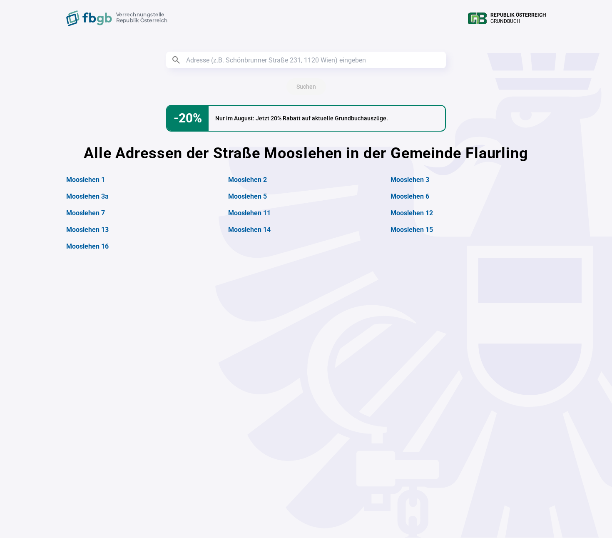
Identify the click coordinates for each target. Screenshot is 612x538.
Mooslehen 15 (412, 230)
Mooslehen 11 (249, 213)
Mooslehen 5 (247, 196)
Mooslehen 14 (249, 230)
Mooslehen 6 (410, 196)
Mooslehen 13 (87, 230)
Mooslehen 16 (87, 246)
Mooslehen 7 (85, 213)
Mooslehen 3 (410, 180)
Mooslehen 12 (412, 213)
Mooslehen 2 (247, 180)
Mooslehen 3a (87, 196)
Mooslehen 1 (85, 180)
